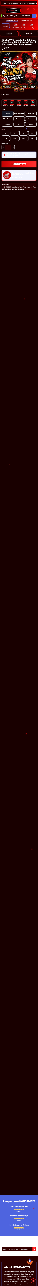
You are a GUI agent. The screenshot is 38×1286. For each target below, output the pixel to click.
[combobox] (17, 16)
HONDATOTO (19, 164)
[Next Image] (34, 72)
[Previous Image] (3, 72)
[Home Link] (13, 10)
